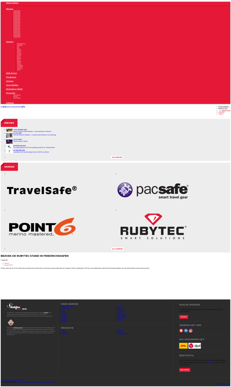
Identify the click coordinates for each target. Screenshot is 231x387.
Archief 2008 (16, 36)
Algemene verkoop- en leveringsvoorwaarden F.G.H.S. (39, 382)
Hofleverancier (18, 327)
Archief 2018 (16, 22)
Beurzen (15, 96)
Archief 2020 (16, 19)
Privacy (19, 382)
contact (210, 362)
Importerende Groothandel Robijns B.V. (13, 106)
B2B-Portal (184, 370)
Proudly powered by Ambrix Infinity (12, 380)
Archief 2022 (16, 16)
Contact (183, 317)
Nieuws (9, 123)
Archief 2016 (16, 25)
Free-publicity (17, 97)
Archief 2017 (16, 23)
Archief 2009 (16, 35)
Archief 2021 (16, 18)
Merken (9, 166)
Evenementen (16, 95)
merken (46, 312)
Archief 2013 (16, 29)
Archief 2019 (16, 21)
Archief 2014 (16, 28)
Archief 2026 (16, 10)
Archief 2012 (16, 31)
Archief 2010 (16, 34)
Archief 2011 (16, 32)
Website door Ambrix (223, 383)
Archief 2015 (16, 26)
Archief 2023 (16, 15)
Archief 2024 (16, 13)
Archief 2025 (16, 12)
